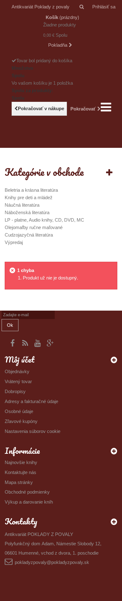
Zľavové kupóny (21, 421)
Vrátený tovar (18, 381)
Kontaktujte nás (20, 472)
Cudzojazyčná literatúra (29, 234)
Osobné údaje (19, 411)
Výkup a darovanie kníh (29, 502)
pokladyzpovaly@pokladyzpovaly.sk (52, 562)
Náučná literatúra (22, 205)
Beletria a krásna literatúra (31, 190)
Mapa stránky (19, 482)
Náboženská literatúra (27, 212)
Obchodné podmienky (27, 492)
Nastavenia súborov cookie (32, 431)
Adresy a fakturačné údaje (31, 401)
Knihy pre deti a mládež (29, 197)
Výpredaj (14, 242)
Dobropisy (15, 391)
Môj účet (19, 359)
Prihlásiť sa (103, 6)
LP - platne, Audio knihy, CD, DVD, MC (44, 220)
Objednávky (17, 371)
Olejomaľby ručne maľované (34, 227)
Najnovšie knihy (21, 462)
